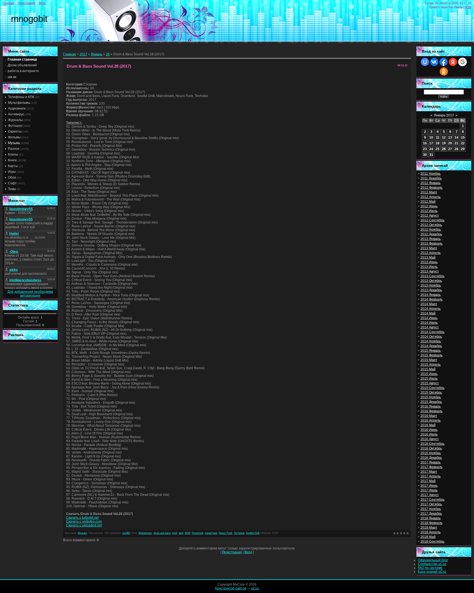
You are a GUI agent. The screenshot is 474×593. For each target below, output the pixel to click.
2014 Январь (431, 295)
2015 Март (429, 360)
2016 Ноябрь (431, 453)
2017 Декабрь (431, 513)
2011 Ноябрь (431, 174)
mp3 (174, 533)
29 (463, 149)
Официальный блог (433, 560)
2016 (187, 533)
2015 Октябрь (431, 392)
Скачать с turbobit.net (82, 518)
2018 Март (429, 527)
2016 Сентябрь (432, 444)
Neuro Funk (225, 533)
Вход (42, 3)
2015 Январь (431, 351)
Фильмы (14, 137)
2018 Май (428, 537)
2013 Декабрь (431, 290)
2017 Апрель (431, 476)
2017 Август (430, 495)
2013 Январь (431, 239)
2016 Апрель (431, 420)
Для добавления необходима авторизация (30, 293)
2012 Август (430, 215)
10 (431, 137)
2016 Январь (431, 406)
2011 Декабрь (431, 178)
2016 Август (430, 439)
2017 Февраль (431, 467)
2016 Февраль (431, 411)
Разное (13, 149)
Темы (12, 189)
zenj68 (126, 533)
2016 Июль (429, 434)
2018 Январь (431, 518)
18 (437, 143)
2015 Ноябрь (431, 397)
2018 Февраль (431, 523)
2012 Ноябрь (431, 229)
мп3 (181, 533)
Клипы (13, 154)
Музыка (14, 143)
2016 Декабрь (431, 458)
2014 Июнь (429, 318)
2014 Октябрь (431, 337)
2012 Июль (429, 211)
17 (431, 143)
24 (431, 149)
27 (450, 149)
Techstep (239, 533)
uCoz (255, 588)
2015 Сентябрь (432, 388)
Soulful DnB (252, 533)
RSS (468, 7)
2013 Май (428, 257)
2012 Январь (431, 183)
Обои (12, 177)
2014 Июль (429, 323)
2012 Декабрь (431, 234)
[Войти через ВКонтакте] (434, 62)
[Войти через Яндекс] (453, 62)
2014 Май (428, 313)
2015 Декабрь (431, 402)
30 (425, 155)
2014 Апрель (431, 309)
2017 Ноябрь (431, 509)
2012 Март (429, 192)
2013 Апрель (431, 253)
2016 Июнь (429, 430)
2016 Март (429, 416)
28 (456, 149)
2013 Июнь (429, 262)
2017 (83, 54)
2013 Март (429, 248)
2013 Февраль (431, 243)
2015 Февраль (431, 355)
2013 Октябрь (431, 281)
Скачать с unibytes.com (84, 521)
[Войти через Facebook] (443, 62)
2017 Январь (431, 462)
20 (450, 143)
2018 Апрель (431, 532)
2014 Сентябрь (432, 332)
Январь (96, 54)
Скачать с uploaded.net (84, 525)
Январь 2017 (444, 115)
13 (450, 137)
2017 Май (428, 481)
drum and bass (162, 533)
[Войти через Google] (462, 62)
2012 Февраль (431, 188)
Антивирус (16, 114)
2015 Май (428, 369)
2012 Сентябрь (432, 220)
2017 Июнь (429, 486)
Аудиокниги (17, 108)
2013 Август (430, 271)
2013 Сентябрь (432, 276)
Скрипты (15, 131)
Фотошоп (15, 126)
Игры (12, 172)
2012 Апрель (431, 197)
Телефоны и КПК (21, 97)
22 (463, 143)
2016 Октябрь (431, 448)
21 (456, 143)
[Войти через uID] (425, 62)
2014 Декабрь (431, 346)
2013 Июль (429, 267)
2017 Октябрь (431, 504)
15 (463, 137)
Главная (8, 3)
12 (444, 137)
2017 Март (429, 472)
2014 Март (429, 304)
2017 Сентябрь (432, 500)
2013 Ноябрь (431, 285)
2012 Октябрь (431, 225)
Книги (12, 160)
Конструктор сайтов (230, 588)
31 (431, 155)
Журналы (15, 120)
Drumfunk (197, 533)
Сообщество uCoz (432, 564)
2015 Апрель (431, 364)
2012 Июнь (429, 206)
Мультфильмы (19, 103)
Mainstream (145, 533)
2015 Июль (429, 378)
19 (444, 143)
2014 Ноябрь (431, 341)
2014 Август (430, 327)
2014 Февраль (431, 299)
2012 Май (428, 202)
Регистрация (26, 3)
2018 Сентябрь (432, 541)
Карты (13, 166)
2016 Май (428, 425)
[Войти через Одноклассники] (444, 71)
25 (437, 149)
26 (108, 54)
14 (456, 137)
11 (437, 137)
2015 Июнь (429, 374)
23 (425, 149)
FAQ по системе (430, 568)
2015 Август (430, 383)
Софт (12, 183)
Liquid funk (211, 533)
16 (425, 143)
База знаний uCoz (432, 572)
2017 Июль (429, 490)
